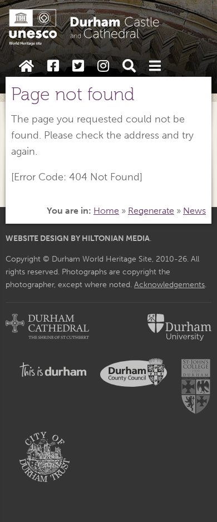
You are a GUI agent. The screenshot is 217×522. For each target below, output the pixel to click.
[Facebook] (53, 66)
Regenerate (151, 210)
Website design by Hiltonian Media (78, 238)
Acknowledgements (169, 284)
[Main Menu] (155, 66)
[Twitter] (78, 66)
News (194, 210)
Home (106, 210)
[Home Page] (26, 66)
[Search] (129, 66)
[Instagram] (103, 66)
